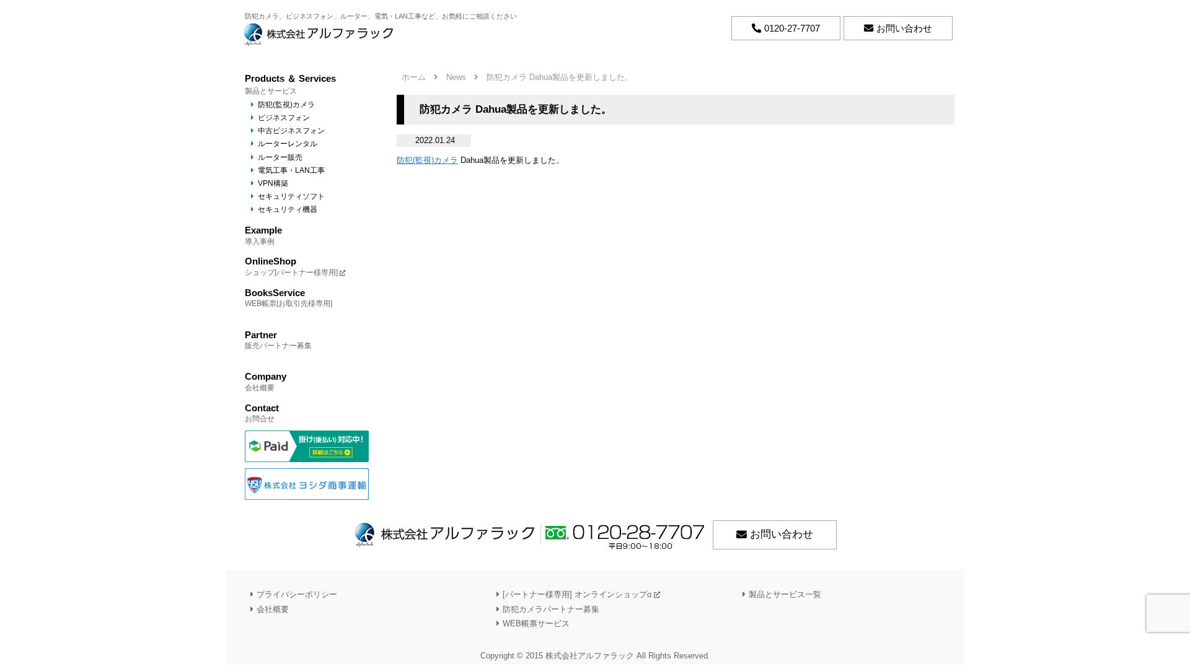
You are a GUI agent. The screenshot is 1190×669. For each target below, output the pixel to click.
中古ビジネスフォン (291, 130)
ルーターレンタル (287, 143)
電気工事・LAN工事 (291, 170)
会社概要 (265, 381)
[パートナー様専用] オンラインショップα (577, 594)
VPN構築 (273, 183)
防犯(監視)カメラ (427, 160)
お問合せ (262, 413)
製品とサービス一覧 (785, 594)
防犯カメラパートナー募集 (551, 608)
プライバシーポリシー (297, 594)
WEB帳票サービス (536, 622)
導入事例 (263, 235)
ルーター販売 (280, 157)
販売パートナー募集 (278, 340)
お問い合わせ (781, 534)
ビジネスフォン (284, 117)
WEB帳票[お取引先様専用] (288, 297)
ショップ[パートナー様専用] (291, 266)
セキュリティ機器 (287, 209)
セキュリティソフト (291, 196)
